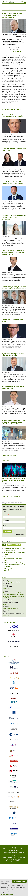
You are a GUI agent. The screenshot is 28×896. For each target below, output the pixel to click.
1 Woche (10, 544)
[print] (20, 52)
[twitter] (15, 52)
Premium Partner (9, 622)
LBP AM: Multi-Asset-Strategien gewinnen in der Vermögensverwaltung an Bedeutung (15, 564)
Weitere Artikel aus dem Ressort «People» (12, 110)
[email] (17, 52)
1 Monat (17, 544)
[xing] (10, 52)
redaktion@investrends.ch (11, 852)
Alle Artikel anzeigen (9, 455)
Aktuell (4, 9)
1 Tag (4, 544)
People (11, 9)
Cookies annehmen (19, 881)
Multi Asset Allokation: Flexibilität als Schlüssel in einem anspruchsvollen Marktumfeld (13, 480)
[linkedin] (8, 52)
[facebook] (13, 52)
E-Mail (5, 525)
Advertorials (6, 460)
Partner (6, 656)
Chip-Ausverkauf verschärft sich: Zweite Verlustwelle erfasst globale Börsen (14, 558)
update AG (15, 861)
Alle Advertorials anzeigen (11, 496)
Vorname (6, 515)
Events (4, 577)
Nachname (6, 520)
